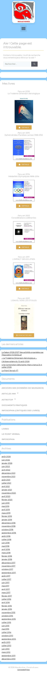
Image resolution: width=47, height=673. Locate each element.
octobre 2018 (7, 530)
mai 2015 (5, 629)
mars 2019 (6, 513)
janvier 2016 (7, 609)
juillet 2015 (6, 622)
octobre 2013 (7, 636)
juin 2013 (5, 649)
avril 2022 (6, 470)
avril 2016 (6, 603)
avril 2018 (6, 549)
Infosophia (8, 439)
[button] (23, 28)
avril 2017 (6, 589)
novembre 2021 (8, 477)
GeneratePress (23, 670)
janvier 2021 (7, 490)
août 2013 (6, 642)
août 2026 (6, 457)
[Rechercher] (34, 64)
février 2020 (7, 500)
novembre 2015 (8, 613)
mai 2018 (5, 546)
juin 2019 (5, 503)
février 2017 (7, 596)
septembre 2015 (9, 619)
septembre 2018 (9, 533)
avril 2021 (6, 486)
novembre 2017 (8, 566)
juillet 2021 (6, 483)
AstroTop (7, 400)
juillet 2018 (6, 540)
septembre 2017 (9, 573)
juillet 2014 (6, 632)
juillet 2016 (6, 599)
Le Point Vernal (11, 434)
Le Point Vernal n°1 (10, 371)
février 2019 (7, 516)
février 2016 (7, 606)
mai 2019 (5, 506)
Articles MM (9, 394)
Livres (5, 429)
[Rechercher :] (17, 64)
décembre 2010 (8, 659)
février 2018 (7, 556)
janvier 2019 (7, 520)
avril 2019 (6, 510)
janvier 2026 (7, 463)
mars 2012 (6, 652)
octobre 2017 (7, 569)
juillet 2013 (6, 646)
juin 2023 (6, 467)
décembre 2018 (8, 523)
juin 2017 (5, 583)
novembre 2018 (8, 526)
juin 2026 (6, 460)
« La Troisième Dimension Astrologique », (19, 358)
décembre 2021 (8, 473)
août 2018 (6, 536)
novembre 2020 (9, 493)
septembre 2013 (9, 639)
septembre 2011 (8, 656)
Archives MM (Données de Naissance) (23, 388)
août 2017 (6, 576)
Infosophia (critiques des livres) (21, 410)
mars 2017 (6, 593)
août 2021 (6, 480)
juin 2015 (5, 626)
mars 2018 (6, 553)
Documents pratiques (14, 405)
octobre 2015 (7, 616)
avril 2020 (6, 496)
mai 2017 (5, 586)
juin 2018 (6, 543)
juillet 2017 (6, 579)
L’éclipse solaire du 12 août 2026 (15, 362)
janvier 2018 (7, 559)
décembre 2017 (8, 563)
